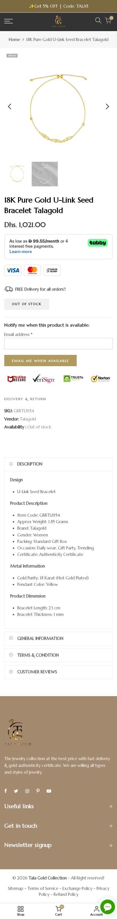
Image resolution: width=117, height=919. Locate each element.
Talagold (28, 419)
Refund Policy (66, 894)
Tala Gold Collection (48, 878)
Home (14, 39)
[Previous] (10, 106)
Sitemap (15, 888)
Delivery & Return (25, 399)
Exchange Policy (77, 888)
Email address (18, 334)
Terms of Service (43, 888)
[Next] (106, 106)
